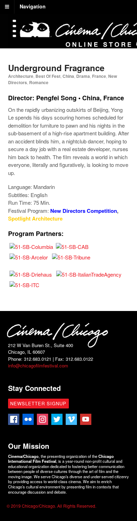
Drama (83, 76)
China (68, 76)
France (99, 76)
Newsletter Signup (38, 403)
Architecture (20, 76)
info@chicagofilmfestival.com (38, 365)
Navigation (33, 6)
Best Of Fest (47, 76)
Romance (38, 82)
